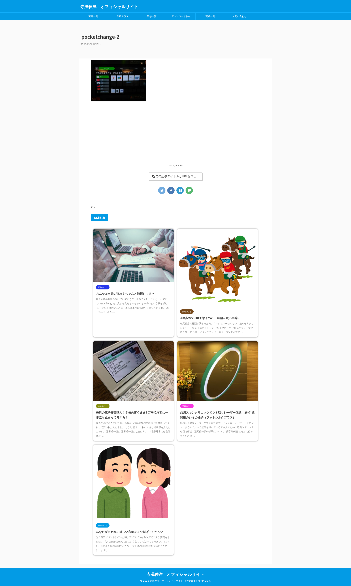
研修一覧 (151, 16)
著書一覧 (93, 16)
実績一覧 (210, 16)
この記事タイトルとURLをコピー (177, 176)
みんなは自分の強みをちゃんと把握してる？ (125, 293)
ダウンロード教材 (180, 16)
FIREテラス (122, 16)
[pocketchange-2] (180, 190)
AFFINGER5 (204, 580)
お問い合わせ (239, 16)
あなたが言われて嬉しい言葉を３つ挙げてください (129, 532)
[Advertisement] (175, 138)
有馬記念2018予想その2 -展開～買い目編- (209, 318)
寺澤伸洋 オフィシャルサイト (109, 6)
